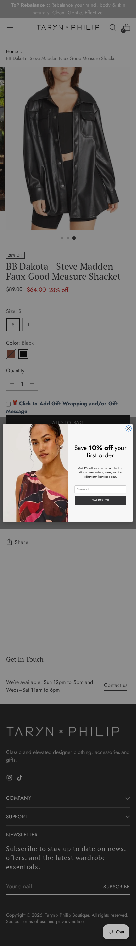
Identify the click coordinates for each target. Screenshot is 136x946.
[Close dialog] (128, 428)
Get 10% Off (100, 500)
